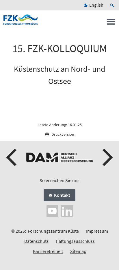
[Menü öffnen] (111, 23)
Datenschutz (36, 241)
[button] (12, 157)
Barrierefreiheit (48, 251)
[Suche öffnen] (113, 5)
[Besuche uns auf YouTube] (52, 210)
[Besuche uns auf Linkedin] (67, 210)
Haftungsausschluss (75, 241)
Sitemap (78, 251)
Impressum (97, 231)
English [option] (96, 5)
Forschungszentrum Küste (53, 231)
